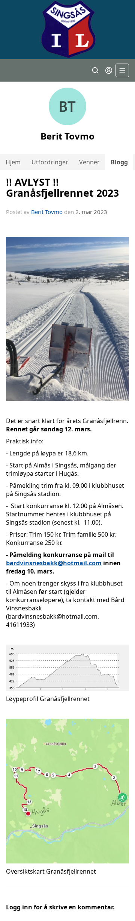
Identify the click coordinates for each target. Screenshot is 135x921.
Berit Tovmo (47, 211)
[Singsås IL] (67, 29)
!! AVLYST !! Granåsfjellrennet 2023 (62, 187)
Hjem (13, 162)
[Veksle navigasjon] (122, 70)
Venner (89, 162)
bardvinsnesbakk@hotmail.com (54, 563)
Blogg (119, 162)
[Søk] (95, 70)
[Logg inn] (109, 70)
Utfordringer (50, 162)
